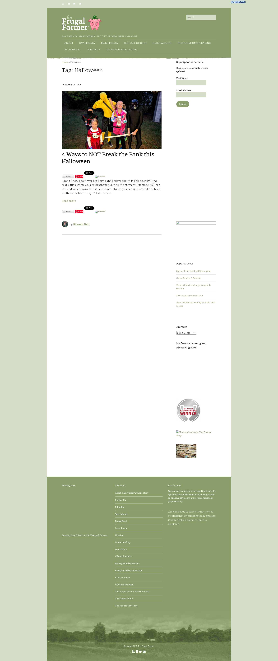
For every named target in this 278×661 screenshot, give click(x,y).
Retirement (72, 49)
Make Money (109, 43)
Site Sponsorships (124, 584)
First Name (182, 78)
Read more (69, 200)
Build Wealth (162, 43)
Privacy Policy (122, 577)
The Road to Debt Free (126, 605)
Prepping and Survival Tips (128, 570)
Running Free (68, 485)
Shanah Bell (81, 224)
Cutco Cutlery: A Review (188, 278)
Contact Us (120, 499)
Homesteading (122, 542)
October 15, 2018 (71, 84)
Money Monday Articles (127, 563)
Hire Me (119, 535)
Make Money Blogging (122, 49)
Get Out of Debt (135, 43)
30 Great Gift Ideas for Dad (189, 295)
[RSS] (64, 4)
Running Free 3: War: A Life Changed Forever (85, 535)
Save (80, 176)
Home (65, 62)
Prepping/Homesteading (194, 43)
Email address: (183, 90)
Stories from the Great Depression (193, 271)
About (68, 43)
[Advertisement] (196, 162)
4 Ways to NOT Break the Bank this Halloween (108, 158)
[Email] (80, 4)
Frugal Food (121, 521)
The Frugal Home (124, 598)
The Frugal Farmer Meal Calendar (132, 591)
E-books (119, 507)
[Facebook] (68, 4)
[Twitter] (74, 4)
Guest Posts (121, 528)
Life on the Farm (123, 556)
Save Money (87, 43)
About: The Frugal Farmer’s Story (131, 492)
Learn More (121, 549)
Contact (93, 49)
